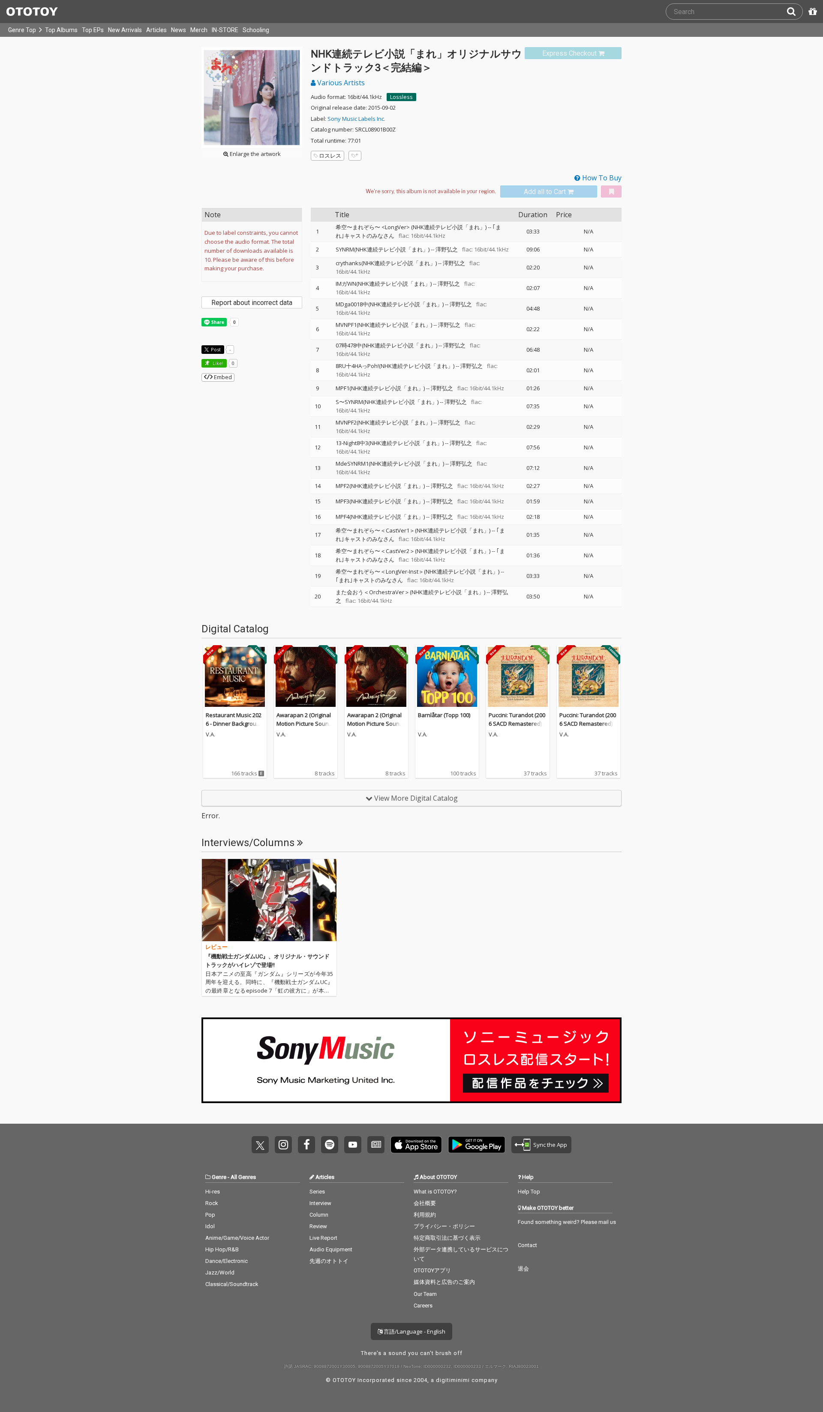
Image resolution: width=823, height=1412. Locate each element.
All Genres (243, 1177)
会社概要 (425, 1203)
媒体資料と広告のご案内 (444, 1282)
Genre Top (22, 30)
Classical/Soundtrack (231, 1284)
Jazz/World (219, 1272)
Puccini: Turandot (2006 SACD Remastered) (517, 719)
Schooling (256, 30)
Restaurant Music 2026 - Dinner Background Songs (234, 723)
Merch (198, 30)
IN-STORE (225, 30)
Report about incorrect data (251, 303)
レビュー (216, 947)
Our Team (425, 1294)
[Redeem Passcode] (811, 11)
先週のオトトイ (328, 1261)
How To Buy (601, 177)
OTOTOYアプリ (432, 1270)
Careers (423, 1305)
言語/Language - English (413, 1331)
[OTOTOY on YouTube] (352, 1144)
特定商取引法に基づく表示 (447, 1238)
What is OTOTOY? (435, 1191)
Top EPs (93, 30)
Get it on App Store (416, 1144)
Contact (527, 1245)
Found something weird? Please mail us (567, 1222)
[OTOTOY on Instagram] (283, 1144)
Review (318, 1226)
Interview (320, 1203)
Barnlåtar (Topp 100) (444, 715)
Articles (156, 30)
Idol (210, 1226)
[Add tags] (354, 156)
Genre (219, 1177)
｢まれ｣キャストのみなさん (369, 580)
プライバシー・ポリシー (444, 1226)
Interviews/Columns (249, 843)
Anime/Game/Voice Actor (237, 1238)
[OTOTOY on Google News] (375, 1144)
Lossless (401, 97)
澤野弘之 (447, 249)
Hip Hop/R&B (222, 1249)
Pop (210, 1215)
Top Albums (61, 30)
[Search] (794, 11)
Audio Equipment (330, 1249)
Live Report (323, 1238)
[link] (573, 53)
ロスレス (330, 155)
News (178, 30)
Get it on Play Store (476, 1144)
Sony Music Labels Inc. (356, 119)
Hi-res (212, 1191)
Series (317, 1191)
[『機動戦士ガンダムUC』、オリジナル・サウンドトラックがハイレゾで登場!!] (269, 900)
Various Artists (340, 82)
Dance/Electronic (226, 1261)
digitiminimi (453, 1380)
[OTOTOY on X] (260, 1144)
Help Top (529, 1191)
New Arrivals (125, 30)
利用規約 (425, 1215)
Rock (211, 1203)
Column (318, 1215)
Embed (222, 377)
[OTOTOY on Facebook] (306, 1144)
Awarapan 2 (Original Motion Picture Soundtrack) (305, 723)
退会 (523, 1268)
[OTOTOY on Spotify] (329, 1144)
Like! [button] (217, 363)
